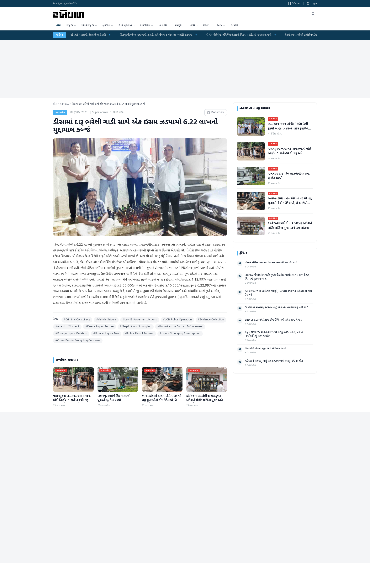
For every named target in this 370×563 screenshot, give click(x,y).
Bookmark (217, 112)
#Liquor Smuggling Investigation (180, 333)
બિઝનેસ (163, 25)
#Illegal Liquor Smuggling (135, 327)
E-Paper (296, 3)
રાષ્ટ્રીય (69, 25)
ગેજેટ (206, 25)
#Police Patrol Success (139, 333)
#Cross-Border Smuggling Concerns (78, 340)
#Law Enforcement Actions (140, 320)
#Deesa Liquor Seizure (99, 327)
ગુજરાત (106, 25)
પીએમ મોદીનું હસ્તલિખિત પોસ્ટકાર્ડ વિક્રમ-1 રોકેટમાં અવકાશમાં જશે (202, 35)
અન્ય (219, 25)
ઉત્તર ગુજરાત (125, 25)
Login (314, 3)
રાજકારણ (145, 25)
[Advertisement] (185, 69)
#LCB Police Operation (177, 320)
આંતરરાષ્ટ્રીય (88, 25)
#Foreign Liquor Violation (71, 333)
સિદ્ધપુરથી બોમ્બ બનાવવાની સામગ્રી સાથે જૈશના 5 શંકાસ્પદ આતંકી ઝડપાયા (119, 35)
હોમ (58, 25)
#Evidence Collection (211, 320)
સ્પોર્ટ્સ (178, 25)
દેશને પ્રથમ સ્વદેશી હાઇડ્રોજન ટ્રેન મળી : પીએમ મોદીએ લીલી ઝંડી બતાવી (283, 35)
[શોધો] (313, 13)
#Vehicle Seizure (106, 320)
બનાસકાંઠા (64, 104)
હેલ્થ (192, 25)
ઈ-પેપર (234, 25)
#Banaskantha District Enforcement (180, 327)
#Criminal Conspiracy (77, 320)
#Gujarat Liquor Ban (106, 333)
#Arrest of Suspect (67, 327)
